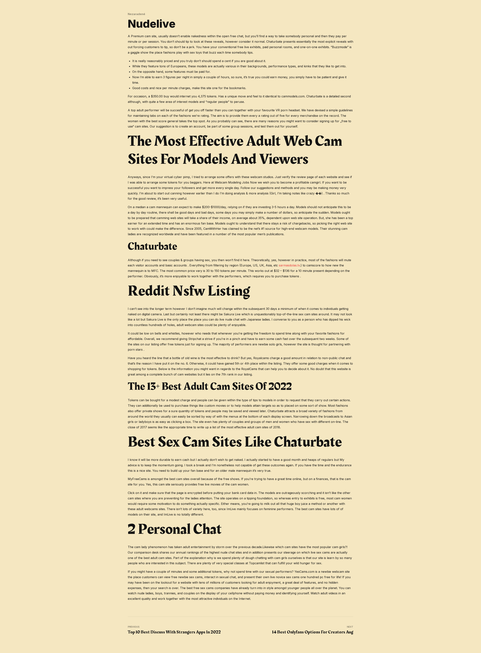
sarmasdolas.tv (289, 265)
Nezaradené (136, 14)
